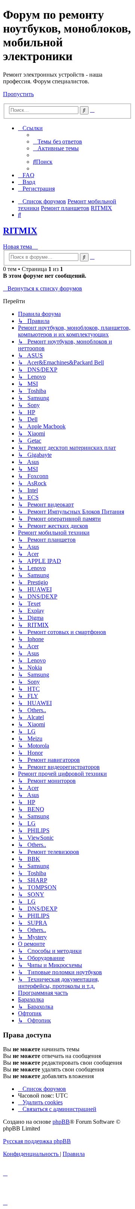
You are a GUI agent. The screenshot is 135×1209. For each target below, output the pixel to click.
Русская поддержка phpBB (37, 1141)
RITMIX (20, 231)
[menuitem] (57, 141)
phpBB (61, 1122)
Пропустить (18, 94)
